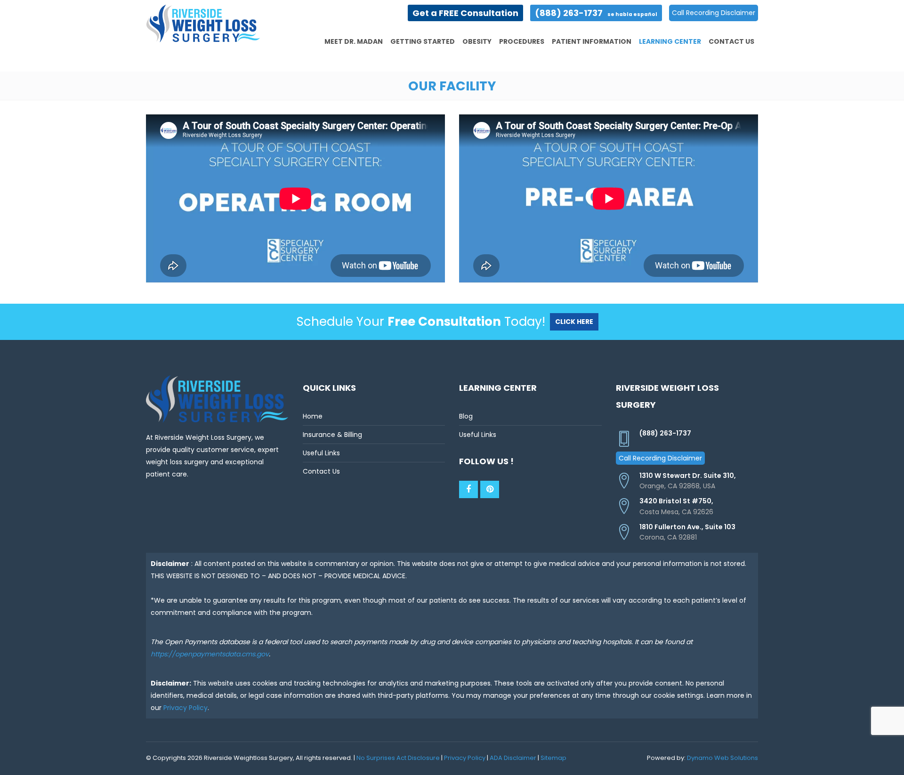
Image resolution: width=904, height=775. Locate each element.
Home (313, 416)
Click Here (574, 321)
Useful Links (321, 453)
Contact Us (321, 471)
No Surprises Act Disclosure (398, 757)
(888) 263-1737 (596, 13)
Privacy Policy (185, 707)
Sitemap (553, 757)
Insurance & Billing (332, 434)
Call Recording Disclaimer (713, 12)
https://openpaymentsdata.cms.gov (210, 654)
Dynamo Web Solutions (722, 757)
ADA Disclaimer (513, 757)
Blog (466, 416)
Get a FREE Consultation (465, 13)
